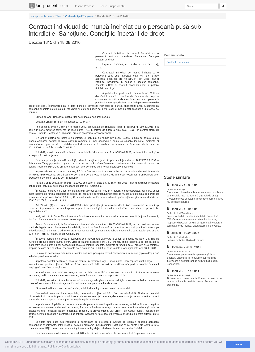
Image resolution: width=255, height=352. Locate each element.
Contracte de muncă (178, 62)
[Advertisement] (61, 76)
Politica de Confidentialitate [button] (65, 346)
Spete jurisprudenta (112, 6)
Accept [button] (238, 344)
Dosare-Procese (84, 6)
